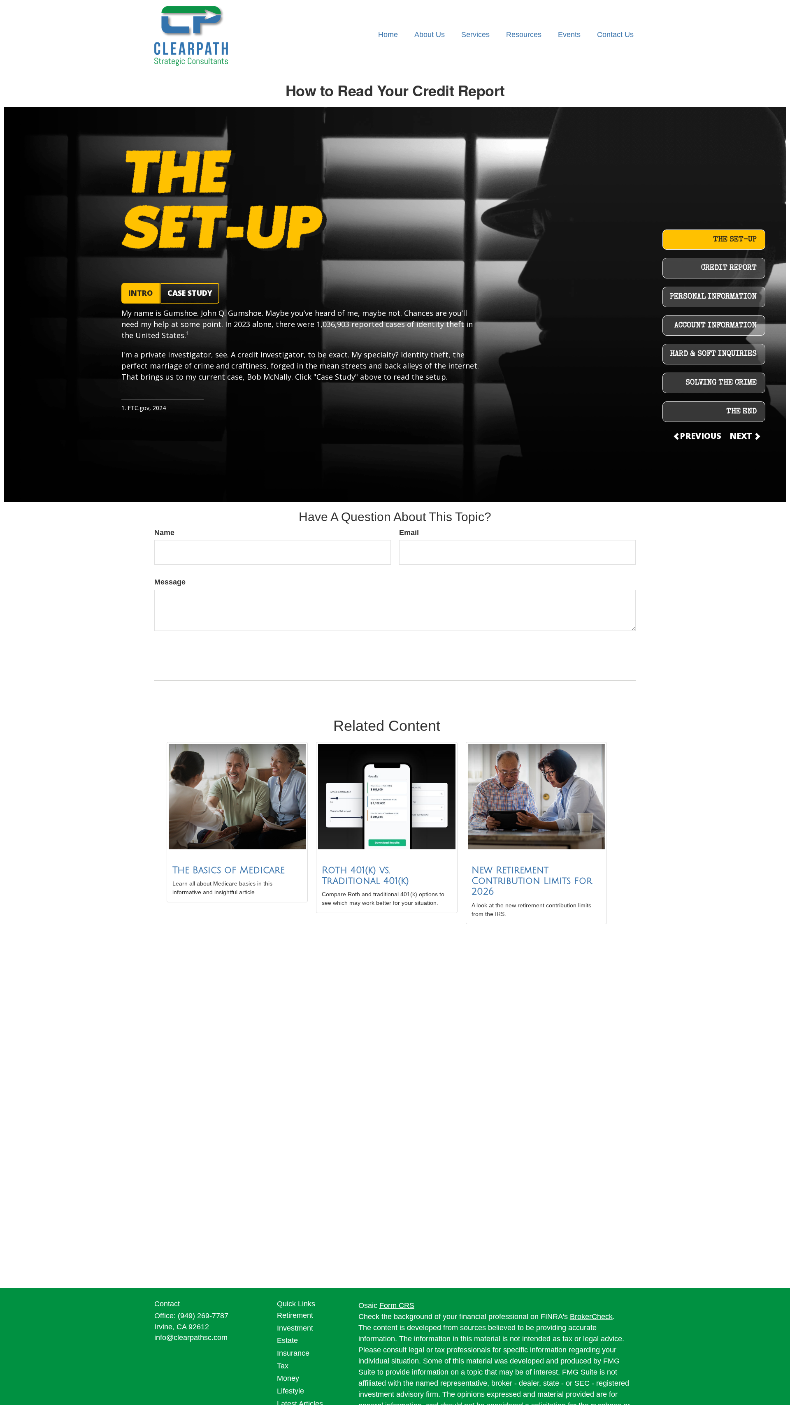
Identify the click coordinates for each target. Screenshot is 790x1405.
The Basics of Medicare (228, 870)
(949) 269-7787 (203, 1316)
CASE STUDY (189, 293)
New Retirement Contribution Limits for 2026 (532, 881)
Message (170, 582)
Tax (282, 1366)
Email (409, 533)
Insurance (293, 1353)
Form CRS (396, 1305)
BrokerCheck (591, 1316)
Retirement (295, 1315)
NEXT (742, 435)
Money (288, 1378)
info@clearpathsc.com (191, 1337)
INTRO (140, 293)
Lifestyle (290, 1391)
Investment (295, 1328)
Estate (287, 1340)
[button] (388, 35)
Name (164, 533)
